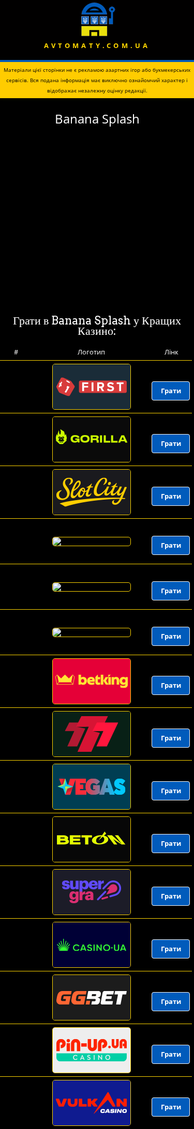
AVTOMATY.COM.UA (97, 45)
